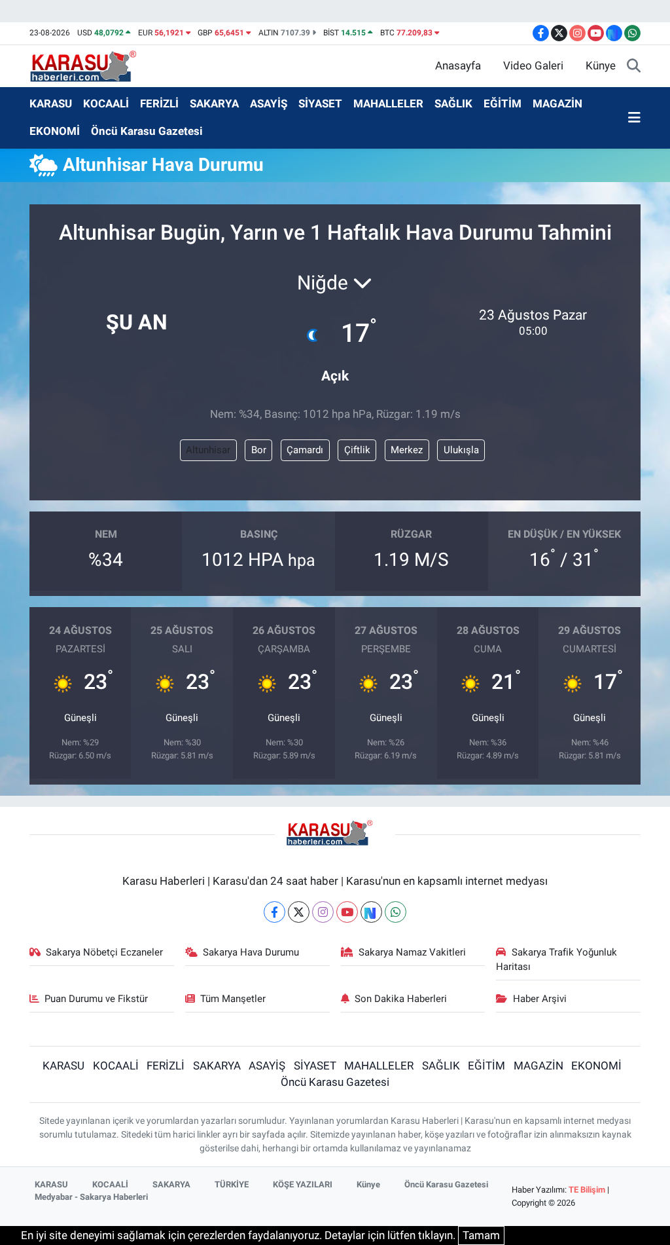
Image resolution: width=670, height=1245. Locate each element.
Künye (601, 65)
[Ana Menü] (634, 117)
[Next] (371, 912)
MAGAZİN (557, 103)
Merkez (407, 450)
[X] (298, 912)
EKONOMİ (54, 131)
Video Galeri (533, 65)
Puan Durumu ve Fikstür (96, 999)
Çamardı (305, 450)
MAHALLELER (388, 103)
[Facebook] (274, 912)
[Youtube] (347, 912)
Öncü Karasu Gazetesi (147, 131)
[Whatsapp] (395, 912)
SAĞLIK (453, 103)
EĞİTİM (502, 103)
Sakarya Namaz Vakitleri (412, 952)
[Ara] (634, 66)
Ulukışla (461, 450)
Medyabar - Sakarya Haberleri (91, 1197)
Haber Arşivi (540, 999)
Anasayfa (458, 65)
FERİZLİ (159, 103)
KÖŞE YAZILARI (302, 1184)
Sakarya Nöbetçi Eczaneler (104, 952)
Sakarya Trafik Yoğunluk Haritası (556, 959)
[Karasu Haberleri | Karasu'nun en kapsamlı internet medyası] (89, 65)
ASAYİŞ (268, 103)
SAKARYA (214, 103)
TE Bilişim (587, 1190)
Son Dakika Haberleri (401, 999)
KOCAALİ (106, 103)
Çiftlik (357, 450)
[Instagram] (323, 912)
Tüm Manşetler (233, 999)
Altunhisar (208, 450)
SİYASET (320, 103)
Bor (258, 450)
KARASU (50, 103)
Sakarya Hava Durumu (251, 952)
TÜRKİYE (232, 1184)
